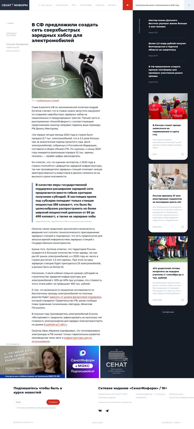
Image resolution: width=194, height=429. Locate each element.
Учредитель (141, 397)
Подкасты (100, 5)
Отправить (53, 402)
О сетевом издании (107, 397)
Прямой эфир (86, 5)
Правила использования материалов (115, 402)
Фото (74, 5)
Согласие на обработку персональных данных (36, 408)
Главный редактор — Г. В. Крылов (150, 394)
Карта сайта (97, 422)
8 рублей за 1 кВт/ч (55, 324)
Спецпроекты (62, 5)
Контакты (112, 5)
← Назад (10, 23)
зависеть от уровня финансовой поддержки (75, 297)
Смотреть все (168, 312)
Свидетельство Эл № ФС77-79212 (112, 394)
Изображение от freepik (48, 100)
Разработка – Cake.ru (171, 422)
